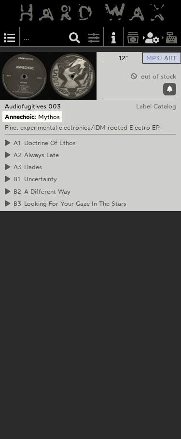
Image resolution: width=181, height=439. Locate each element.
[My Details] (152, 37)
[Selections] (9, 37)
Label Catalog (156, 106)
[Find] (74, 37)
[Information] (113, 37)
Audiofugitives (25, 106)
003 (54, 106)
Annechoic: (20, 116)
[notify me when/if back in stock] (169, 89)
